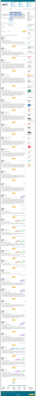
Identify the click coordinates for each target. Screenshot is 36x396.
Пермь (8, 388)
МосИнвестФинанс (31, 66)
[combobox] (10, 25)
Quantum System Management (31, 133)
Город (1, 31)
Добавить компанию (31, 394)
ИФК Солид (31, 110)
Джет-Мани (31, 115)
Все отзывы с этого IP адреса (23, 44)
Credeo (31, 161)
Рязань (19, 388)
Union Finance (31, 124)
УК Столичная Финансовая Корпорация (31, 47)
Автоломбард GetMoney (31, 119)
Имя (1, 24)
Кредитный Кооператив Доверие (31, 81)
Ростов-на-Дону (14, 388)
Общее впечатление (10, 24)
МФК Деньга (31, 57)
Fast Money (31, 152)
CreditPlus (31, 156)
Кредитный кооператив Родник (31, 76)
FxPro (31, 147)
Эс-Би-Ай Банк (31, 33)
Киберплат (31, 106)
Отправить (24, 31)
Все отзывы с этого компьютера (16, 44)
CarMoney (31, 166)
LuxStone (31, 138)
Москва (24, 387)
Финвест (31, 38)
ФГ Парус (31, 42)
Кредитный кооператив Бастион (31, 91)
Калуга (8, 387)
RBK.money (31, 128)
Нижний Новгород (31, 387)
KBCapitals (31, 143)
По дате (5, 36)
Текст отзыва (3, 27)
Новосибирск (3, 388)
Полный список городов (18, 390)
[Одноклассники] (18, 395)
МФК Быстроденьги (31, 62)
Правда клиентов (5, 392)
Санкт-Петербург (31, 388)
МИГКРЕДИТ (31, 71)
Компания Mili (31, 101)
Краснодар (14, 387)
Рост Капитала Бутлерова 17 (31, 52)
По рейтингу (8, 36)
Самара (24, 388)
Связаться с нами (4, 394)
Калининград (3, 387)
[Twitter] (17, 395)
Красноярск (19, 387)
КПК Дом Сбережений (31, 96)
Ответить (14, 46)
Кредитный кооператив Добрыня (31, 86)
